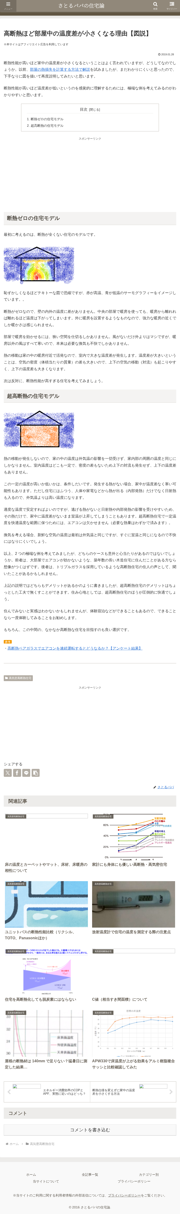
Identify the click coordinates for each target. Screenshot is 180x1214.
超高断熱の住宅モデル (47, 125)
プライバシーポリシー (134, 1181)
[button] (36, 773)
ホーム (31, 1174)
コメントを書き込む (90, 1129)
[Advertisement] (90, 174)
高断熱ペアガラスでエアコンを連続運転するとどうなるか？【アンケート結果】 (75, 648)
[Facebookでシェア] (17, 773)
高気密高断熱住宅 (20, 678)
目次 (83, 109)
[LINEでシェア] (26, 773)
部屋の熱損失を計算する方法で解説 (60, 69)
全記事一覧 (90, 1174)
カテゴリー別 (149, 1174)
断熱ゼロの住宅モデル (47, 119)
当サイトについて (46, 1181)
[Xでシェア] (8, 773)
